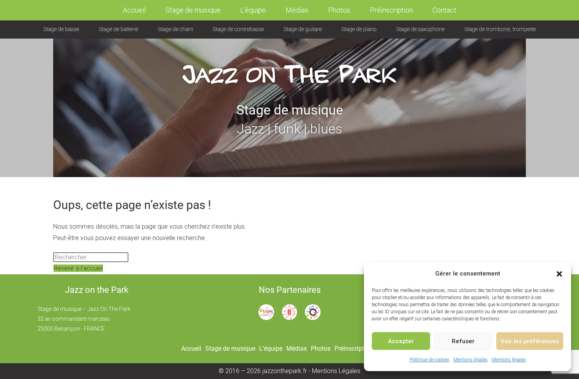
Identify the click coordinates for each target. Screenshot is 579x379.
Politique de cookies (429, 359)
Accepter (401, 341)
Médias (297, 10)
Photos (339, 10)
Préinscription (391, 10)
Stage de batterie (118, 29)
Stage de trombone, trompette (500, 29)
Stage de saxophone (420, 29)
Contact (444, 10)
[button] (559, 274)
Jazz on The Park (289, 66)
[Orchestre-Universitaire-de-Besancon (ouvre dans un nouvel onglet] (313, 311)
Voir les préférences (530, 341)
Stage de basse (61, 29)
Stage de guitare (303, 29)
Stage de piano (359, 29)
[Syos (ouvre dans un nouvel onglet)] (266, 311)
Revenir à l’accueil (78, 268)
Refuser (463, 341)
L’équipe (253, 10)
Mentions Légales (336, 371)
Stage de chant (175, 29)
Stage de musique (193, 10)
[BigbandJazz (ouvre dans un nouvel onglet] (289, 311)
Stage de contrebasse (238, 29)
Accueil (134, 10)
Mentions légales (470, 359)
